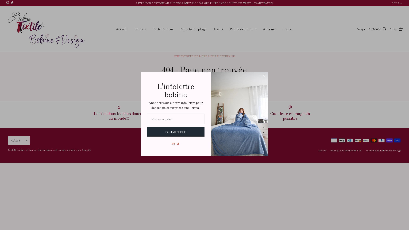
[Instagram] (173, 144)
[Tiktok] (178, 144)
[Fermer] (264, 76)
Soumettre (175, 132)
